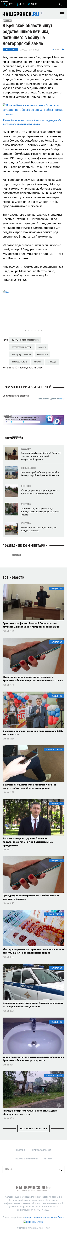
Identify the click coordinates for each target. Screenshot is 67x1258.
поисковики (42, 354)
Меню (62, 13)
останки (42, 347)
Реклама (47, 1158)
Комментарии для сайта (51, 399)
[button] (61, 307)
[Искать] (60, 1169)
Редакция (21, 1149)
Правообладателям (41, 1149)
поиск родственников (21, 354)
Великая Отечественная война (25, 339)
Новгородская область (22, 347)
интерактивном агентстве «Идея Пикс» (44, 1217)
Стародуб (52, 361)
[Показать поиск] (60, 4)
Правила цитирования (26, 1158)
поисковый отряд (19, 361)
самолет (37, 361)
